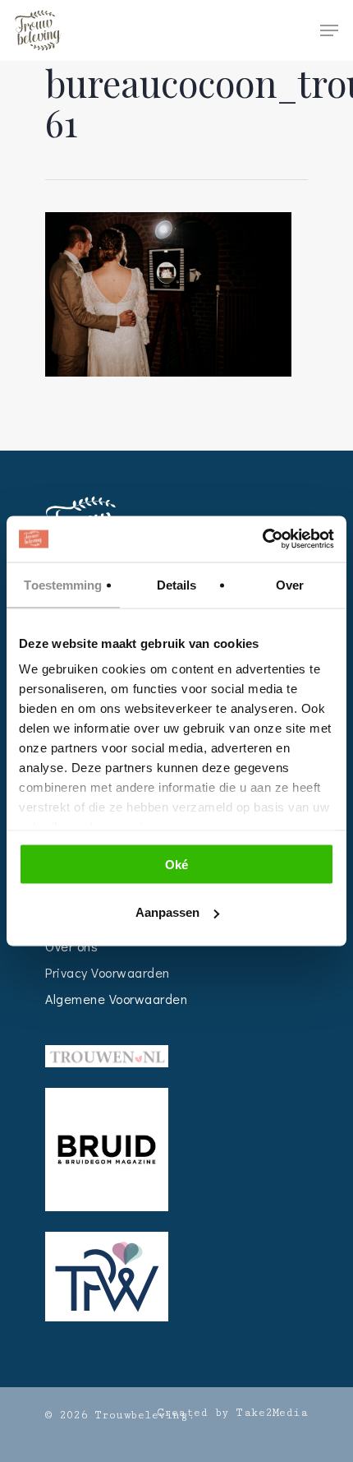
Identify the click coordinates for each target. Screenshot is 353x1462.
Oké (176, 864)
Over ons (71, 946)
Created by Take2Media (233, 1412)
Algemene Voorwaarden (116, 998)
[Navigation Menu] (329, 30)
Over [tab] (290, 584)
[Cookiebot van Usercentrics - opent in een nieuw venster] (262, 539)
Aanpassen (167, 912)
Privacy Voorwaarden (107, 972)
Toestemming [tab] (63, 584)
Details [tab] (177, 584)
